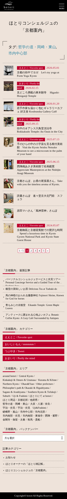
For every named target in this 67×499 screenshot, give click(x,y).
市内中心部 (17, 53)
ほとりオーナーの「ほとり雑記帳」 (26, 464)
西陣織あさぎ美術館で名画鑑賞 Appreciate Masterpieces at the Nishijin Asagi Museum (39, 170)
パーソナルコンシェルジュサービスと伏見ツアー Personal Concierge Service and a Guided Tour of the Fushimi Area (35, 282)
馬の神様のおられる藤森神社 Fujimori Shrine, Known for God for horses (35, 297)
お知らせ (11, 457)
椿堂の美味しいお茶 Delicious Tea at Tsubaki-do (31, 289)
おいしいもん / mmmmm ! (20, 344)
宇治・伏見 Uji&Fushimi (32, 407)
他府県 (34, 400)
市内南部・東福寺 (33, 415)
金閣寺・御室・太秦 (14, 419)
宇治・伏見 (9, 407)
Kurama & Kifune (47, 380)
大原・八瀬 (36, 404)
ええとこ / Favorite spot (18, 337)
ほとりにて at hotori (40, 396)
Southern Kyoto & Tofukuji (42, 392)
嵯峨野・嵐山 (10, 411)
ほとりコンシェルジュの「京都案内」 (27, 470)
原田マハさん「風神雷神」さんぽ (37, 210)
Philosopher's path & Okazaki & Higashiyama (26, 388)
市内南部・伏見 (11, 415)
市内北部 (40, 411)
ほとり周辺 (9, 400)
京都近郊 (23, 400)
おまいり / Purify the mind (20, 358)
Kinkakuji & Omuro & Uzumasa (19, 380)
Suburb (6, 396)
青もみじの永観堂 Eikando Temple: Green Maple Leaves (32, 307)
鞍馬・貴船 (34, 419)
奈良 (47, 404)
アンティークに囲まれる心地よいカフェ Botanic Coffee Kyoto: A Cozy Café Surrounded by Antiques (32, 316)
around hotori (9, 376)
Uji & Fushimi (20, 396)
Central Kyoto (26, 376)
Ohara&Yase (27, 384)
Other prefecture (44, 384)
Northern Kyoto (11, 384)
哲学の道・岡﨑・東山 (37, 47)
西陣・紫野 (51, 415)
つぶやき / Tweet (14, 351)
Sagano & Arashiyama (14, 392)
